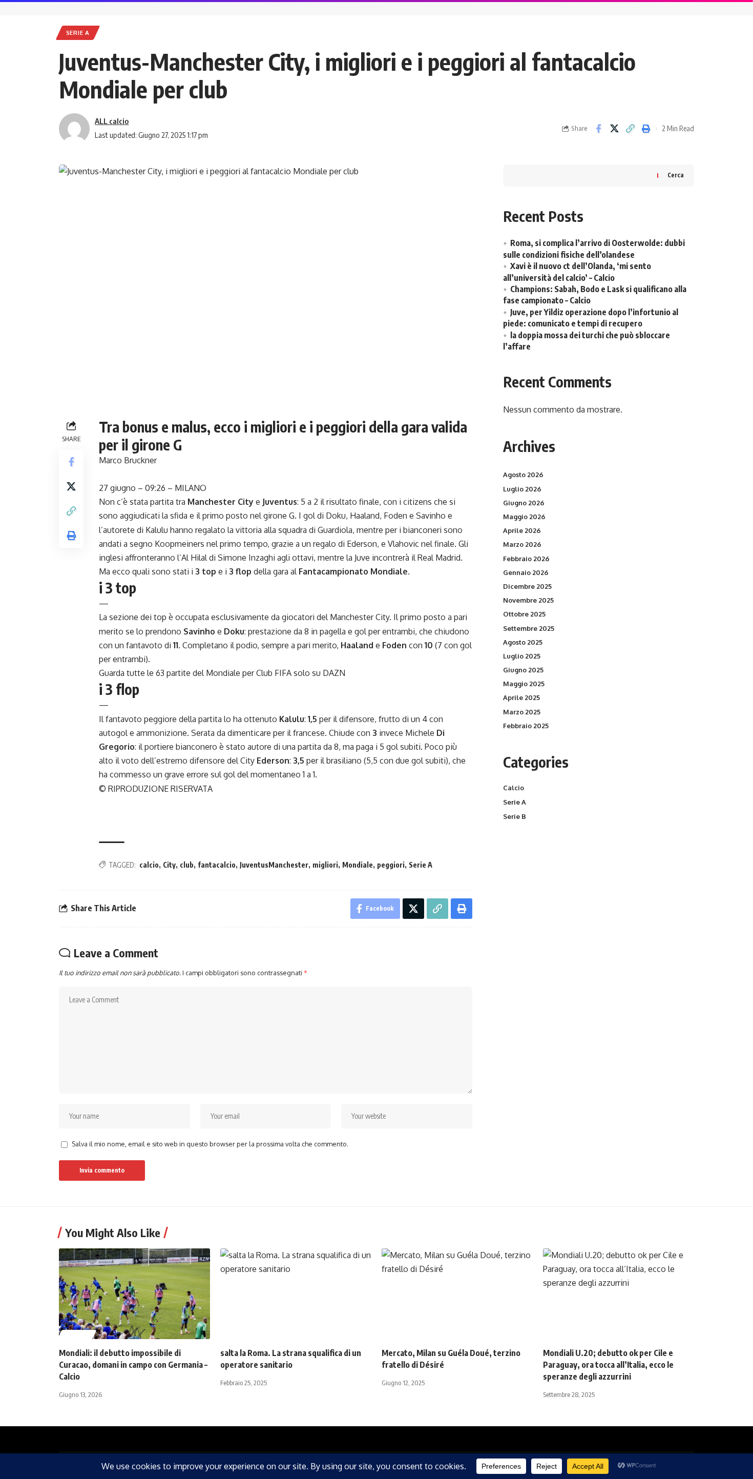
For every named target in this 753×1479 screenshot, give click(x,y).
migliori (325, 864)
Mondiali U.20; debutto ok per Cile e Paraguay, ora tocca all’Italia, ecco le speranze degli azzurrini (608, 1365)
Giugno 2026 (524, 503)
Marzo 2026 (522, 544)
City (169, 864)
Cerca (675, 175)
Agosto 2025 (522, 642)
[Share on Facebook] (598, 128)
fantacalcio (217, 864)
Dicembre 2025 (527, 586)
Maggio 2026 (524, 516)
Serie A (78, 32)
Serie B (514, 816)
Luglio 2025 (521, 656)
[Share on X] (614, 128)
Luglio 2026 (522, 489)
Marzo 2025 (521, 712)
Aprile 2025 (521, 697)
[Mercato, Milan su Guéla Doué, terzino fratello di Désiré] (457, 1293)
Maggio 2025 (524, 684)
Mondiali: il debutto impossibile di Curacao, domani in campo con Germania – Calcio (133, 1365)
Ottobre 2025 (524, 614)
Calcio (513, 788)
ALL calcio (112, 121)
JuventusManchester (274, 864)
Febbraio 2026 (526, 558)
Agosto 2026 (523, 474)
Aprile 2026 (522, 530)
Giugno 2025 (523, 670)
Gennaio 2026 (526, 572)
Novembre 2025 (528, 600)
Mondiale (357, 864)
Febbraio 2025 (526, 726)
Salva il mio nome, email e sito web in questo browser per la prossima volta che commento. (210, 1144)
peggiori (391, 864)
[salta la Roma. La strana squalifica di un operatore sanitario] (295, 1293)
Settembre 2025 (528, 628)
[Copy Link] (630, 128)
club (187, 864)
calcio (149, 864)
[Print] (646, 128)
